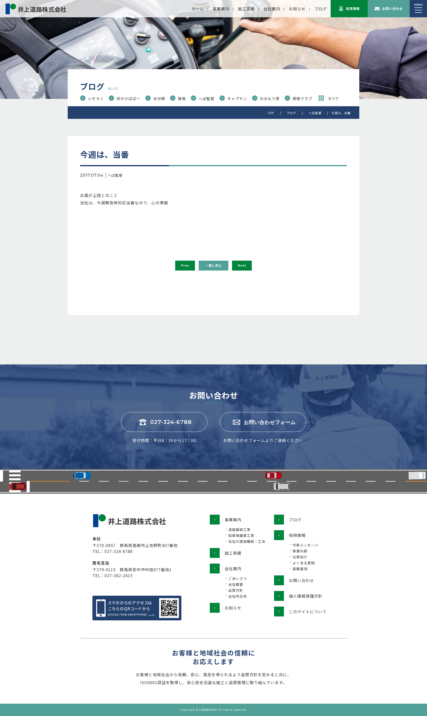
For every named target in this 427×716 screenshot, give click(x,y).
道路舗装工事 (239, 529)
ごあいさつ (237, 578)
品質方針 (235, 590)
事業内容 (300, 550)
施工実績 (246, 9)
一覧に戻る (214, 265)
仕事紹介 (300, 556)
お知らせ (297, 9)
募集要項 (300, 568)
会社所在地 (237, 596)
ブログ (320, 9)
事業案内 (221, 9)
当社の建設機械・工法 (246, 541)
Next (242, 265)
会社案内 (271, 9)
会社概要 (235, 584)
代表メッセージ (306, 545)
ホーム (197, 9)
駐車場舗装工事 (241, 535)
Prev (185, 265)
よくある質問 (304, 562)
